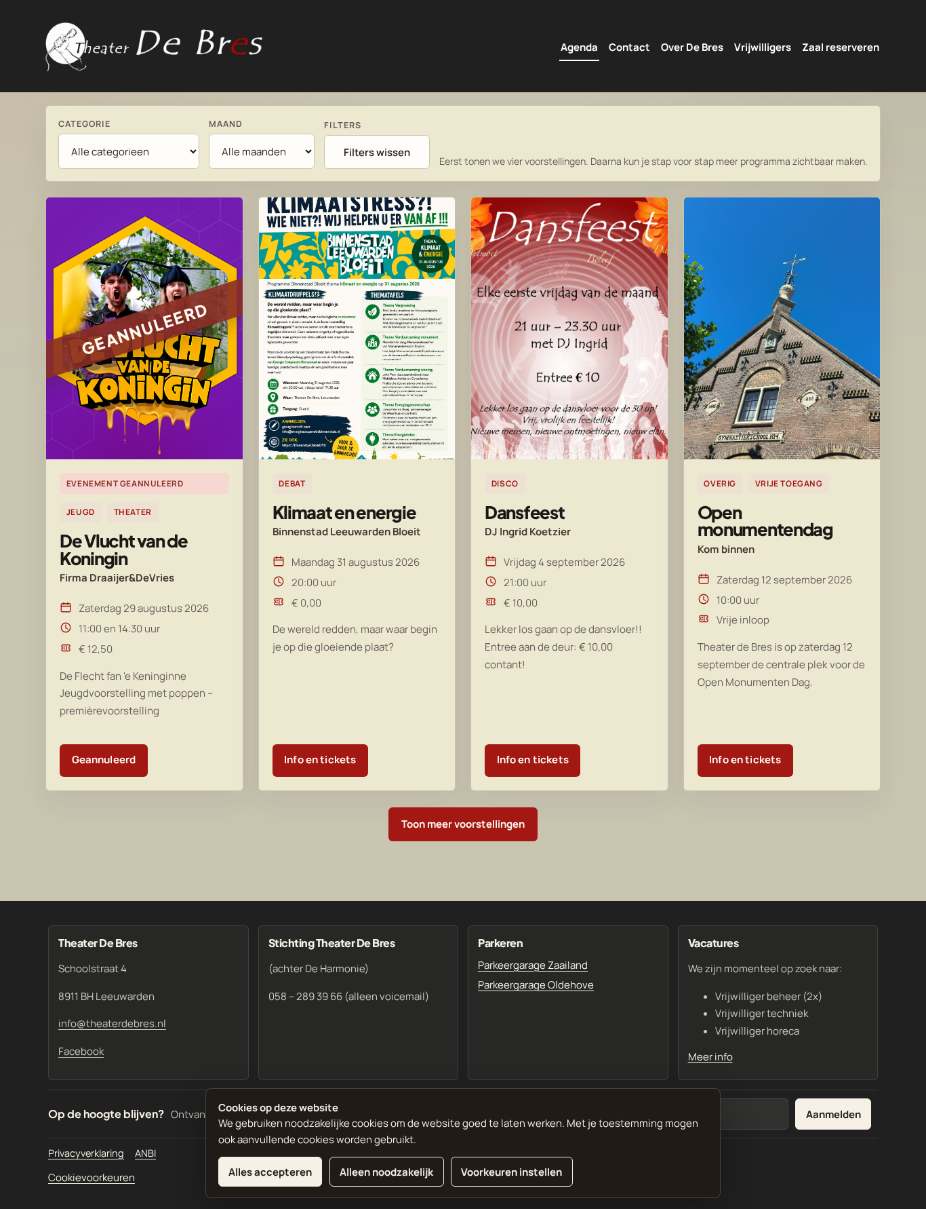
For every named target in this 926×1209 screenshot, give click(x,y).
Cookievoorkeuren (91, 1177)
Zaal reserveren (840, 47)
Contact (629, 47)
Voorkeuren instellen (511, 1172)
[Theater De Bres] (153, 47)
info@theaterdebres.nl (112, 1023)
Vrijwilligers (762, 47)
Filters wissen (377, 152)
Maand (226, 124)
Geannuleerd (104, 759)
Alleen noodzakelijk (386, 1172)
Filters (342, 125)
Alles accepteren (270, 1172)
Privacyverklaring (86, 1153)
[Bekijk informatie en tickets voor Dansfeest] (569, 328)
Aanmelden (833, 1114)
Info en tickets (320, 759)
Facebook (81, 1051)
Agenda (579, 47)
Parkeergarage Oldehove (536, 985)
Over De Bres (692, 47)
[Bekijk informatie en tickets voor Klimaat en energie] (357, 328)
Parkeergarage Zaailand (533, 965)
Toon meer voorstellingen (463, 824)
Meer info (710, 1057)
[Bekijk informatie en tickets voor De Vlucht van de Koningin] (144, 328)
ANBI (145, 1153)
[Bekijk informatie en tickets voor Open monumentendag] (782, 328)
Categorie (84, 124)
